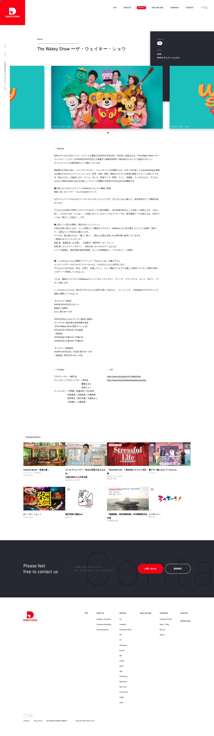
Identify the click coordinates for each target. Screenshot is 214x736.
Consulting (123, 692)
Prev (22, 96)
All (120, 619)
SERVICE (100, 613)
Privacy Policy (38, 721)
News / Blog (164, 624)
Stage (121, 697)
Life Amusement (102, 630)
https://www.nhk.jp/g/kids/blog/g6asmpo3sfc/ (126, 380)
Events (122, 650)
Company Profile (166, 619)
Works (5, 55)
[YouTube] (31, 715)
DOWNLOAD (185, 621)
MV (120, 656)
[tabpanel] (107, 97)
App (120, 671)
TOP (86, 613)
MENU (204, 7)
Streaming (123, 676)
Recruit (162, 630)
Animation (123, 645)
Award (162, 635)
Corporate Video (125, 630)
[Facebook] (25, 715)
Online (121, 661)
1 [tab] (106, 133)
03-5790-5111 (86, 570)
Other (121, 702)
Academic (123, 624)
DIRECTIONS (30, 616)
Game (121, 666)
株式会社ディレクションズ (12, 12)
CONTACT (184, 613)
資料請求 (178, 569)
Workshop (123, 682)
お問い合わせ (151, 569)
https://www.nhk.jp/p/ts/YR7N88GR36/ (124, 376)
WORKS (122, 613)
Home (5, 46)
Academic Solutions (103, 619)
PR (120, 635)
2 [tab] (108, 133)
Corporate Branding (103, 624)
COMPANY (164, 613)
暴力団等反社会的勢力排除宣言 (56, 721)
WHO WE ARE (145, 613)
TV (120, 640)
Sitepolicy (26, 721)
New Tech (123, 687)
